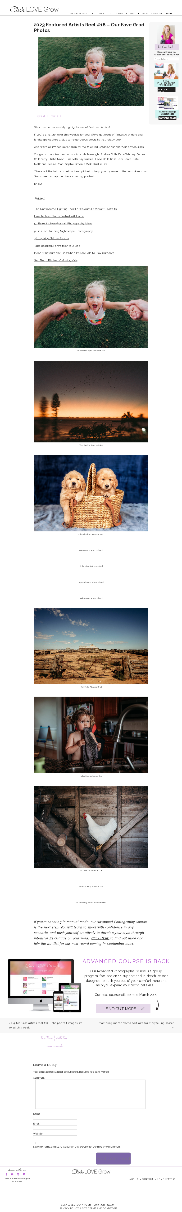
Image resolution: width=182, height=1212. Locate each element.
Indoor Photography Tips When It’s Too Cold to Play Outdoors (74, 252)
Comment (39, 1077)
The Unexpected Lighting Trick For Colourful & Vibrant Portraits (75, 208)
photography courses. (130, 146)
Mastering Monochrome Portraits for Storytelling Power (136, 1023)
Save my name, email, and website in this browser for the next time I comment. (77, 1146)
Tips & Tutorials (48, 116)
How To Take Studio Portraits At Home (59, 216)
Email (37, 1123)
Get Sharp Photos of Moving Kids (55, 260)
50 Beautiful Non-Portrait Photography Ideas (63, 223)
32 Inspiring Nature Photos (51, 238)
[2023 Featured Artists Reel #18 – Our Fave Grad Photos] (91, 71)
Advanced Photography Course (122, 922)
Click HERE (100, 938)
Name (37, 1114)
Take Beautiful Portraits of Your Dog (57, 245)
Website (37, 1133)
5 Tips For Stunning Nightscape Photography (63, 230)
